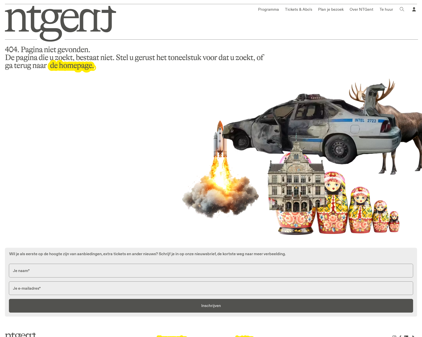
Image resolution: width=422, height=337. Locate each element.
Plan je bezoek (331, 9)
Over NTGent (361, 9)
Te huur (386, 9)
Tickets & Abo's (298, 9)
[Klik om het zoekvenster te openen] (402, 9)
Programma (268, 9)
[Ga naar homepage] (57, 23)
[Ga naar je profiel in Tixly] (414, 9)
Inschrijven (211, 305)
